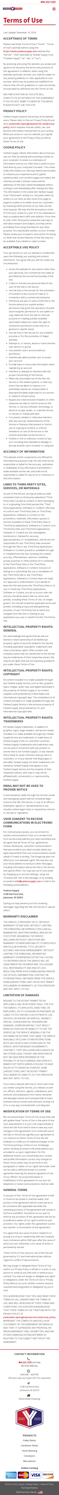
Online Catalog (29, 1468)
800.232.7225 (48, 2)
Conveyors (29, 1455)
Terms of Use (46, 1484)
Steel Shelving (29, 1450)
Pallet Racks (29, 1440)
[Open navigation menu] (54, 9)
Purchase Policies (29, 1487)
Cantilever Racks (29, 1445)
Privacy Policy (32, 1484)
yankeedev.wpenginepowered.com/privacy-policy (29, 1317)
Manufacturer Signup (26, 1492)
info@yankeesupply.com (28, 881)
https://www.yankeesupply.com (20, 51)
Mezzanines (29, 1461)
